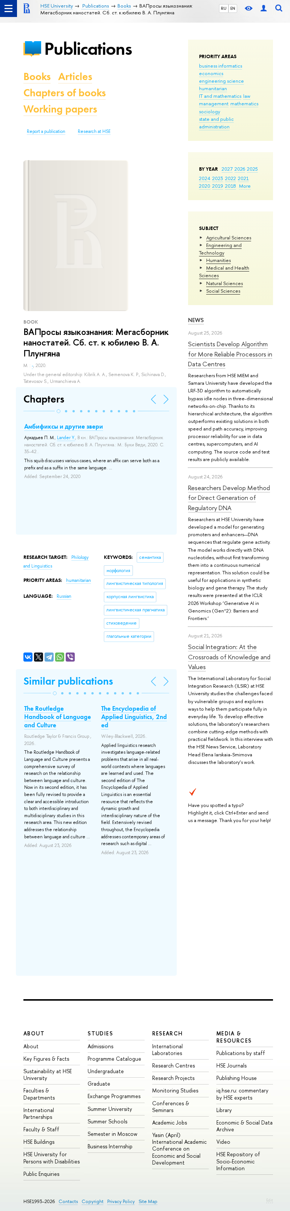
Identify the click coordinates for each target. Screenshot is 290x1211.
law (246, 96)
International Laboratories (167, 1050)
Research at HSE (94, 131)
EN (232, 8)
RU (224, 8)
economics (211, 73)
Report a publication (46, 131)
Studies (100, 1033)
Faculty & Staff (41, 1129)
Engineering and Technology (220, 249)
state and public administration (216, 123)
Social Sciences (223, 290)
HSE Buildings (38, 1141)
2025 (252, 168)
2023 (217, 178)
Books (37, 76)
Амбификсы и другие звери (63, 426)
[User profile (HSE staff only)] (263, 8)
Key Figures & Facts (46, 1058)
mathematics (244, 103)
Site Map (148, 1201)
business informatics (220, 65)
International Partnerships (38, 1113)
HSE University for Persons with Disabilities (51, 1158)
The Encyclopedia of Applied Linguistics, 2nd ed (134, 716)
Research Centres (173, 1065)
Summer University (110, 1108)
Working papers (60, 109)
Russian (64, 596)
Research (167, 1033)
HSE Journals (231, 1065)
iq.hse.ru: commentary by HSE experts (242, 1094)
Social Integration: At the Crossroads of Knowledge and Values (229, 656)
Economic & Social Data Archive (244, 1126)
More (245, 185)
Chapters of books (64, 92)
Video (223, 1141)
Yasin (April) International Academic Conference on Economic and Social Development (179, 1148)
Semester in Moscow (112, 1133)
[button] (58, 411)
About (34, 1033)
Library (224, 1110)
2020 (204, 185)
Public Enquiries (41, 1173)
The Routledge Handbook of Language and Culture (57, 716)
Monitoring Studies (175, 1090)
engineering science (221, 80)
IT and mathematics (220, 96)
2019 (217, 185)
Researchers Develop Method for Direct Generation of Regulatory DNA (229, 497)
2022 (230, 178)
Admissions (100, 1046)
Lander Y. (66, 438)
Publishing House (236, 1077)
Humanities (218, 260)
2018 (230, 185)
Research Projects (173, 1077)
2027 (227, 168)
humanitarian (213, 88)
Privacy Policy (121, 1201)
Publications (88, 48)
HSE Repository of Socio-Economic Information (238, 1161)
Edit (269, 1200)
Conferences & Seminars (170, 1107)
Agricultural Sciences (228, 237)
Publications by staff (240, 1053)
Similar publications (68, 681)
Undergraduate (106, 1071)
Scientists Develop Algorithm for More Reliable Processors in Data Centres (230, 353)
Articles (75, 76)
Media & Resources (234, 1037)
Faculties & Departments (39, 1094)
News (196, 320)
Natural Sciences (224, 283)
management (213, 103)
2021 (243, 178)
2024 (204, 178)
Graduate (99, 1083)
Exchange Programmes (114, 1096)
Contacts (68, 1201)
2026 (239, 168)
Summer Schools (107, 1121)
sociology (209, 111)
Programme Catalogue (114, 1058)
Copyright (92, 1201)
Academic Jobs (169, 1122)
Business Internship (110, 1146)
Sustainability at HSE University (47, 1074)
